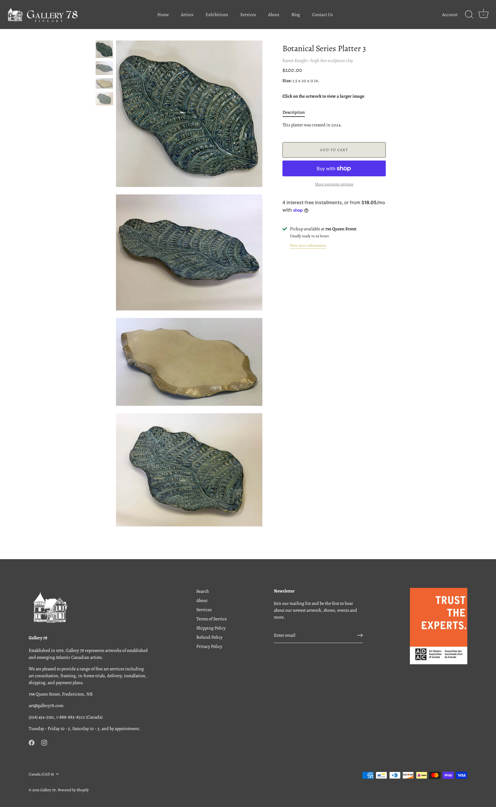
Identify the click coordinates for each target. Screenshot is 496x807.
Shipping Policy (211, 628)
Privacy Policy (209, 646)
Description (293, 112)
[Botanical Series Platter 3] (104, 49)
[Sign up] (360, 635)
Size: (287, 81)
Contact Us (322, 14)
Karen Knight (295, 60)
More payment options (334, 184)
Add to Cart (334, 149)
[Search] (469, 14)
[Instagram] (44, 742)
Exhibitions (217, 14)
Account (450, 14)
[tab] (296, 112)
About (273, 14)
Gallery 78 (48, 790)
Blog (295, 14)
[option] (104, 50)
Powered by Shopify (73, 790)
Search (202, 591)
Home (163, 14)
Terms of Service (211, 619)
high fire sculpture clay (332, 60)
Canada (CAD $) (41, 774)
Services (248, 14)
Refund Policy (209, 637)
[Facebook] (31, 742)
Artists (187, 14)
